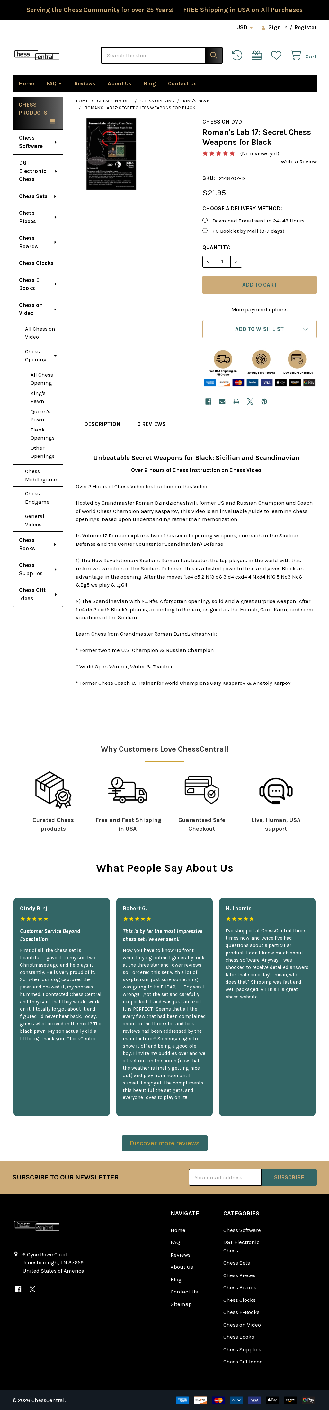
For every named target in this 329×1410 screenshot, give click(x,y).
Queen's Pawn (40, 415)
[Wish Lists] (278, 55)
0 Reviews (151, 424)
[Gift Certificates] (258, 55)
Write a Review (299, 161)
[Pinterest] (264, 401)
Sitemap (181, 1304)
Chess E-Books (30, 284)
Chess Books (27, 544)
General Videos (34, 520)
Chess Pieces (27, 217)
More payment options (259, 309)
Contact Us (182, 83)
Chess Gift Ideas (32, 594)
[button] (259, 329)
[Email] (222, 401)
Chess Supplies (31, 569)
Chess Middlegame (41, 475)
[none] (111, 154)
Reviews (84, 83)
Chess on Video (31, 309)
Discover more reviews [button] (165, 1143)
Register (305, 27)
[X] (250, 401)
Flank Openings (43, 433)
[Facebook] (208, 401)
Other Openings (43, 452)
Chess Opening (36, 355)
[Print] (236, 401)
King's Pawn (38, 397)
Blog (150, 83)
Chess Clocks (36, 263)
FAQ (51, 83)
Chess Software (31, 142)
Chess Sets (33, 196)
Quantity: (216, 247)
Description (102, 424)
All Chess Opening (42, 378)
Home (26, 83)
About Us (119, 83)
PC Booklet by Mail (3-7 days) (248, 231)
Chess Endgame (37, 497)
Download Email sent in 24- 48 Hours (258, 220)
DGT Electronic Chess (32, 171)
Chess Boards (28, 242)
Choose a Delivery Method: (242, 208)
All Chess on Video (40, 333)
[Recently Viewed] (238, 55)
